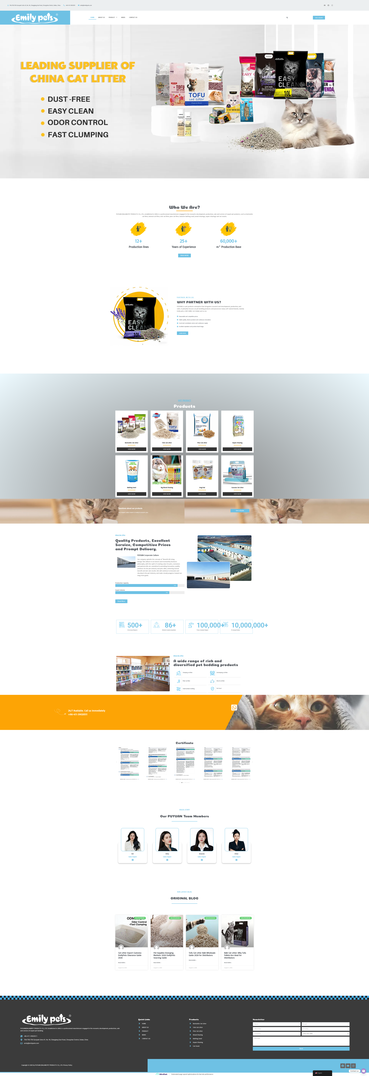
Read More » (122, 962)
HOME (92, 17)
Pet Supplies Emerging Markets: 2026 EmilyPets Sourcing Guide (164, 955)
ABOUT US (101, 17)
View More (131, 449)
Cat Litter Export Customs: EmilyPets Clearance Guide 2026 (130, 955)
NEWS (123, 17)
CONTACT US (133, 17)
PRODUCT (112, 17)
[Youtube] (324, 5)
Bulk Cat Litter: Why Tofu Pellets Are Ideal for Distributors (235, 955)
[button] (116, 762)
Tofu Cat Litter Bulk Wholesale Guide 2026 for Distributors (202, 954)
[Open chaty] (363, 1071)
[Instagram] (332, 5)
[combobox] (299, 17)
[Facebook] (328, 5)
